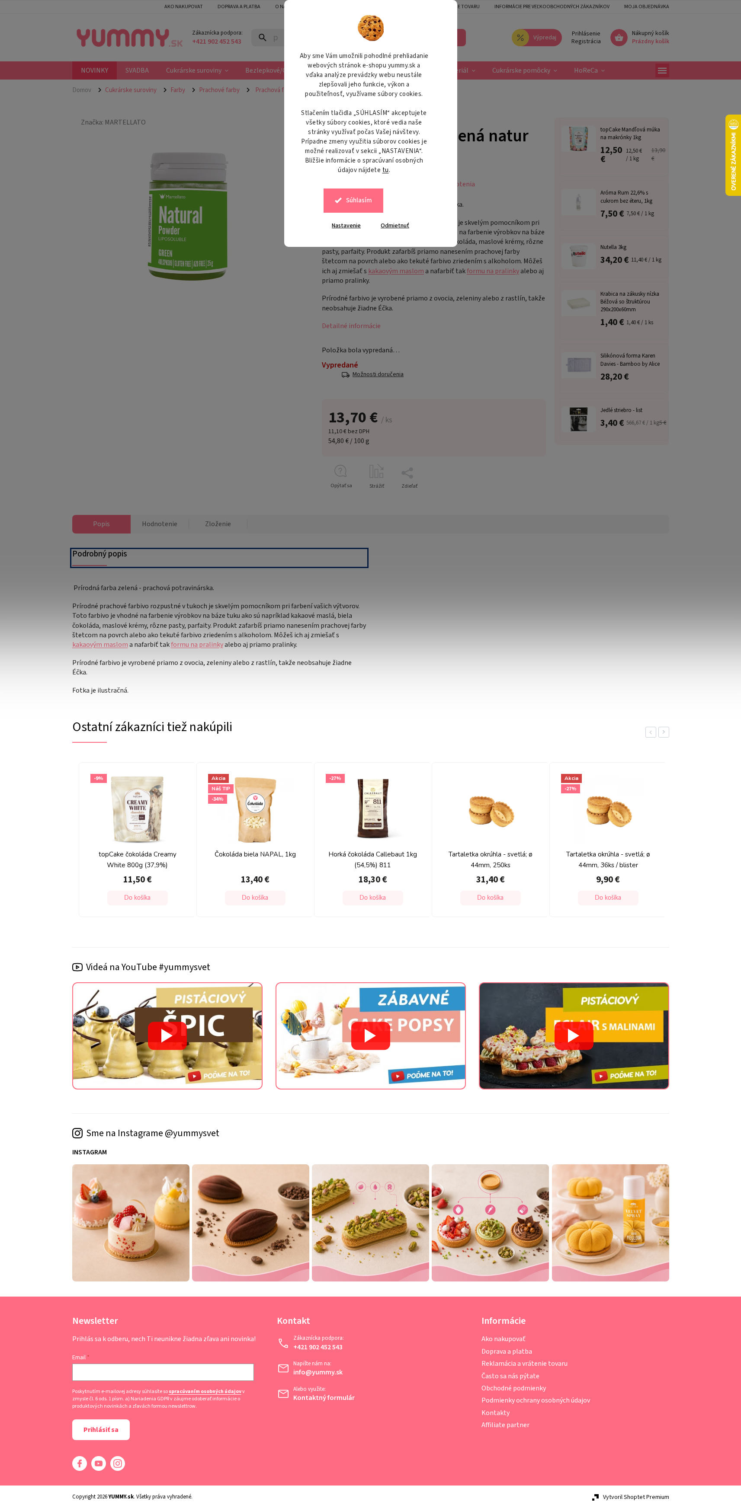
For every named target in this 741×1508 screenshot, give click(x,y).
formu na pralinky (493, 271)
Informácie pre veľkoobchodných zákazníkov (551, 6)
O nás (282, 6)
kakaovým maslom (396, 271)
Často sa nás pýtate (510, 1376)
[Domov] (85, 90)
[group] (117, 841)
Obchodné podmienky (513, 1388)
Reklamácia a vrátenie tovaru (524, 1363)
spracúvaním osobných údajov (205, 1391)
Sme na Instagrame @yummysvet (152, 1133)
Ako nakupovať (503, 1339)
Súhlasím (359, 200)
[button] (119, 898)
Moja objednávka (646, 6)
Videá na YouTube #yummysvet (148, 967)
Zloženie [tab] (218, 524)
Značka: (113, 122)
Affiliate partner (505, 1425)
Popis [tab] (101, 524)
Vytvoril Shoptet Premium (636, 1497)
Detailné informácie (351, 326)
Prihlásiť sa (101, 1430)
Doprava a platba (239, 6)
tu (385, 170)
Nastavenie (346, 225)
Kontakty (495, 1413)
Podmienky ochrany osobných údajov (535, 1400)
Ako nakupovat (183, 6)
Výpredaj (544, 37)
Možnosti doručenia (378, 375)
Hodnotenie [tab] (159, 524)
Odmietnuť (395, 225)
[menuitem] (94, 70)
